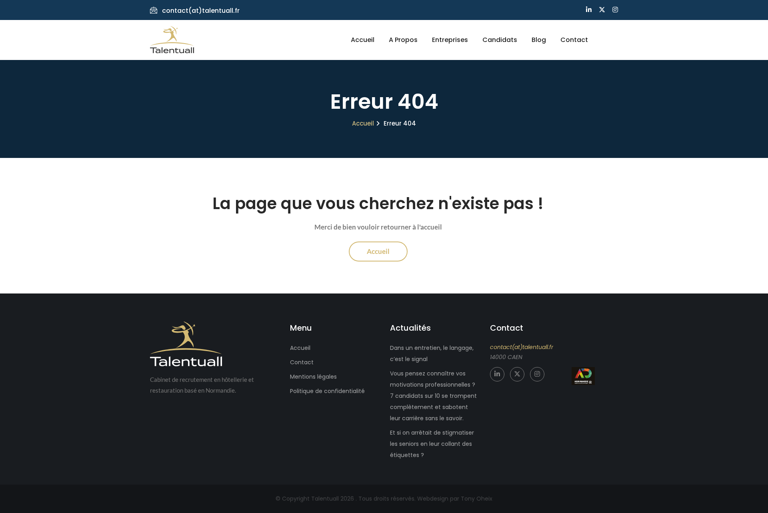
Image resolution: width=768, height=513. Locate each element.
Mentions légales (313, 377)
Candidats (499, 39)
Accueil (362, 39)
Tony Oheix (476, 499)
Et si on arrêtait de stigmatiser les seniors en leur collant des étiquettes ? (432, 444)
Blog (539, 39)
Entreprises (450, 39)
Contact (574, 39)
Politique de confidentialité (327, 391)
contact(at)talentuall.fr (201, 10)
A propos (403, 39)
